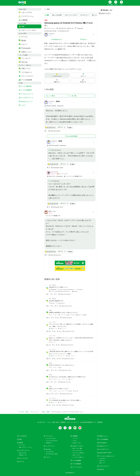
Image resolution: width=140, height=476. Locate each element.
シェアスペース (50, 446)
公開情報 (74, 436)
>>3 (49, 181)
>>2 (49, 150)
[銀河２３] (46, 212)
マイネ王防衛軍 (103, 439)
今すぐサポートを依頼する (78, 452)
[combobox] (57, 95)
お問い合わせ (55, 422)
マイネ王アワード (104, 449)
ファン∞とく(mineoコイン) (106, 456)
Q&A (48, 9)
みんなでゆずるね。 (50, 451)
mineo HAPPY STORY (105, 452)
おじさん (53, 172)
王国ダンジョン (103, 436)
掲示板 (21, 442)
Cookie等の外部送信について (88, 422)
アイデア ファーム (24, 450)
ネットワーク (75, 438)
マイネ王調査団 (76, 460)
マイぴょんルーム (104, 466)
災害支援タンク (49, 442)
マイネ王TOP (22, 436)
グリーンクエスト (77, 467)
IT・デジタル (22, 445)
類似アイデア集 (22, 452)
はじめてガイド (41, 422)
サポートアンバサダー (71, 15)
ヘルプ (96, 15)
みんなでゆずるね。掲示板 (51, 453)
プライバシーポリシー (73, 422)
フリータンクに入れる (50, 438)
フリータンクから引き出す (51, 440)
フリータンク (49, 436)
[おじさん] (48, 173)
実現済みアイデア (23, 455)
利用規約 (63, 422)
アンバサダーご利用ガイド (78, 457)
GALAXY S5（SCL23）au (66, 28)
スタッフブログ (23, 458)
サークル (21, 461)
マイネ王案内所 (76, 464)
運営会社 (100, 422)
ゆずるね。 (49, 449)
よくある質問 (58, 15)
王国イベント (102, 462)
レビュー (48, 457)
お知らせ (101, 469)
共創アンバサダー (76, 455)
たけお (50, 33)
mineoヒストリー (104, 446)
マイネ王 (74, 440)
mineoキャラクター (77, 442)
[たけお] (46, 34)
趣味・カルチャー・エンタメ (25, 447)
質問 (47, 15)
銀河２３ (51, 211)
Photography (103, 442)
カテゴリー (86, 15)
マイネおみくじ (102, 458)
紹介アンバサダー (76, 448)
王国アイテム (102, 460)
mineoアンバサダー (77, 446)
